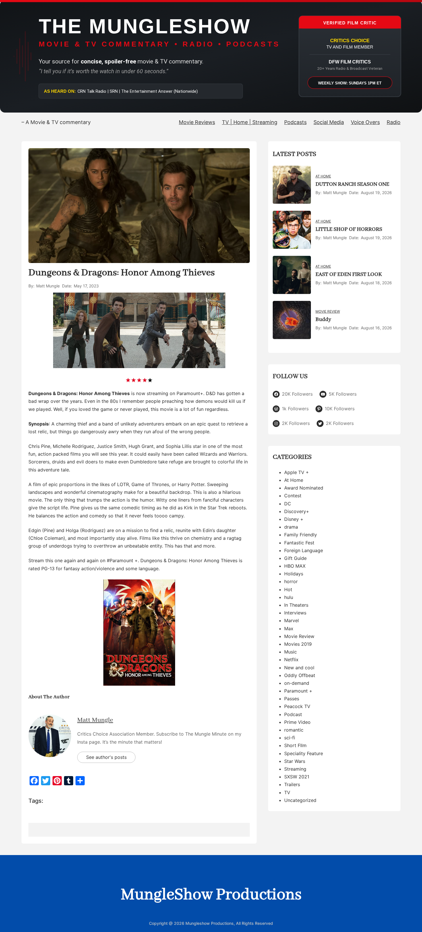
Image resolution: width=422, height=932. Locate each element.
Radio (393, 122)
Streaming (295, 769)
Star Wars (294, 761)
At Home (323, 176)
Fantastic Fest (299, 543)
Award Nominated (303, 488)
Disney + (293, 519)
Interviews (295, 613)
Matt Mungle (95, 720)
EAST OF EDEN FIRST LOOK (348, 274)
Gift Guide (295, 558)
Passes (291, 699)
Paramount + (298, 691)
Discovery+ (296, 511)
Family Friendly (300, 535)
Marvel (291, 621)
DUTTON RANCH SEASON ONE (352, 184)
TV (287, 792)
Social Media (328, 122)
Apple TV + (296, 472)
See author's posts (106, 757)
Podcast (293, 714)
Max (288, 628)
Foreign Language (303, 550)
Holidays (293, 574)
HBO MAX (294, 566)
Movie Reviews (197, 122)
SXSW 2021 (296, 777)
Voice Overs (365, 122)
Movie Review (327, 312)
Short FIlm (295, 746)
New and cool (299, 667)
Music (290, 652)
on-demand (296, 683)
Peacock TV (297, 706)
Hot (288, 589)
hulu (288, 597)
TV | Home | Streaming (249, 122)
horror (291, 582)
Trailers (292, 785)
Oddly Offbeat (299, 675)
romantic (293, 730)
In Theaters (296, 605)
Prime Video (297, 722)
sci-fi (289, 738)
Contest (292, 496)
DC (287, 503)
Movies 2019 (298, 644)
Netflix (291, 660)
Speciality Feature (303, 753)
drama (291, 527)
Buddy (323, 319)
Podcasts (295, 122)
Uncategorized (300, 800)
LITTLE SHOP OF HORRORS (348, 229)
